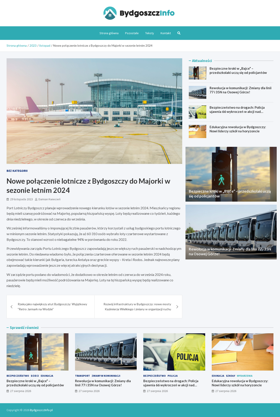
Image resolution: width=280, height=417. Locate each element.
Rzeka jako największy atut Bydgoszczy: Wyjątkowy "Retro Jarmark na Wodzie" (52, 306)
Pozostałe (132, 33)
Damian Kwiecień (49, 199)
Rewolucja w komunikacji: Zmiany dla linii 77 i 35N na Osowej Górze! (240, 90)
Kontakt (166, 33)
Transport (82, 375)
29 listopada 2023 (21, 199)
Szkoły (230, 375)
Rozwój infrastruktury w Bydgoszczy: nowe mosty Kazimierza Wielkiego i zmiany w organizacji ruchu (137, 306)
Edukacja (47, 375)
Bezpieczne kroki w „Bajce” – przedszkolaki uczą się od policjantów (238, 70)
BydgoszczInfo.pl (41, 410)
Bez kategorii (17, 171)
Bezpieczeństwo (18, 375)
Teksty (149, 33)
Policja (173, 375)
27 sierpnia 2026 (20, 391)
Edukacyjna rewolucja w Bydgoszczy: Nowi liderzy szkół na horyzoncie (238, 129)
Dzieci (35, 375)
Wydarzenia (244, 375)
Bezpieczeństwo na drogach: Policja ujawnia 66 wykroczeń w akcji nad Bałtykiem (237, 111)
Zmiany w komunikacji (106, 375)
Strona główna (109, 33)
